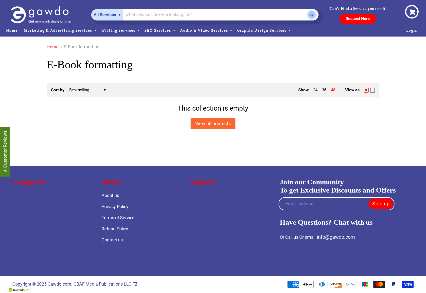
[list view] (372, 90)
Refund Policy (115, 228)
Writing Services (119, 30)
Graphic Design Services (262, 30)
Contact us (112, 239)
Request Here (358, 18)
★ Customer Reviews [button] (5, 152)
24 (315, 90)
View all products (213, 123)
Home (12, 30)
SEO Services (158, 30)
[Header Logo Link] (40, 14)
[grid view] (366, 90)
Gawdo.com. (60, 284)
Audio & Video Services (204, 30)
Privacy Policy (115, 206)
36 (324, 90)
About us (110, 195)
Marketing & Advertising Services (58, 30)
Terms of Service (118, 217)
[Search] (312, 15)
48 (333, 90)
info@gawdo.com (336, 237)
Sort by (58, 90)
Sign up (381, 204)
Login (412, 30)
